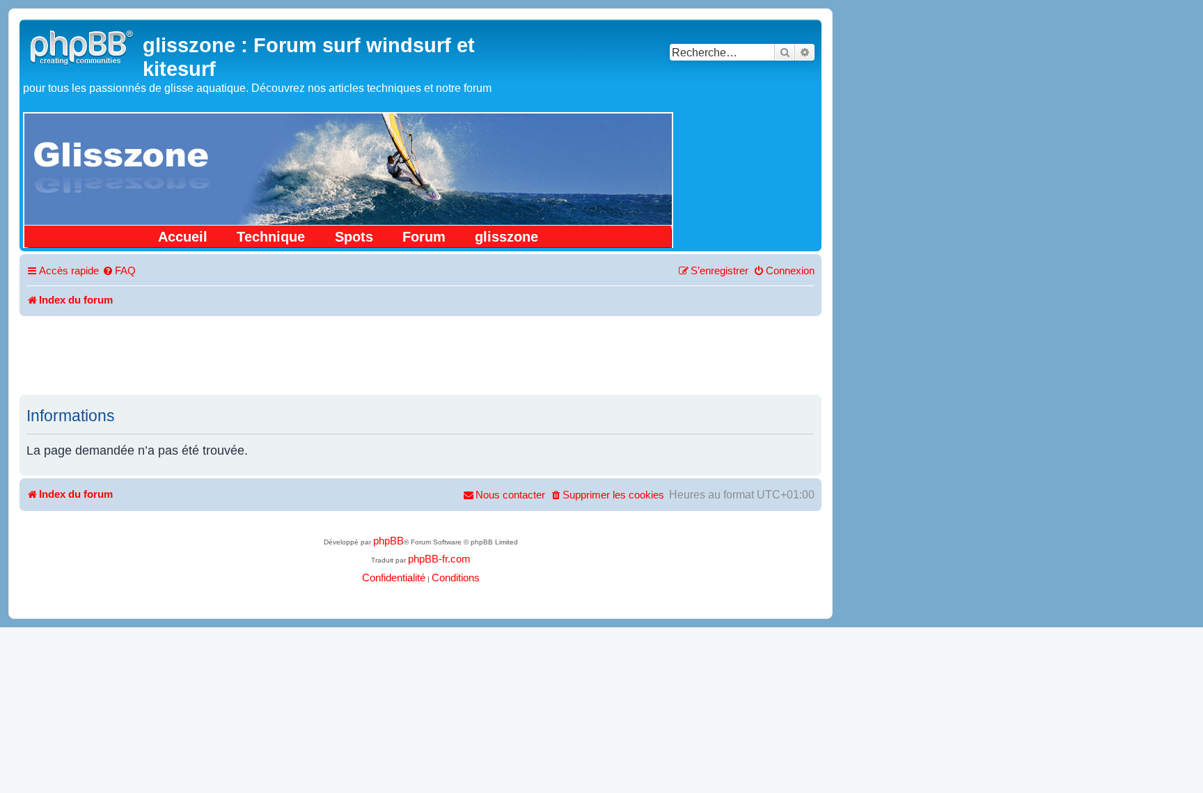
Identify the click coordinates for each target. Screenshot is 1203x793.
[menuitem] (119, 271)
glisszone (506, 236)
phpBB (388, 541)
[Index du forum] (83, 45)
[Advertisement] (420, 354)
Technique (271, 236)
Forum (424, 236)
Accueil (182, 236)
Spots (354, 236)
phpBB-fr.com (439, 559)
